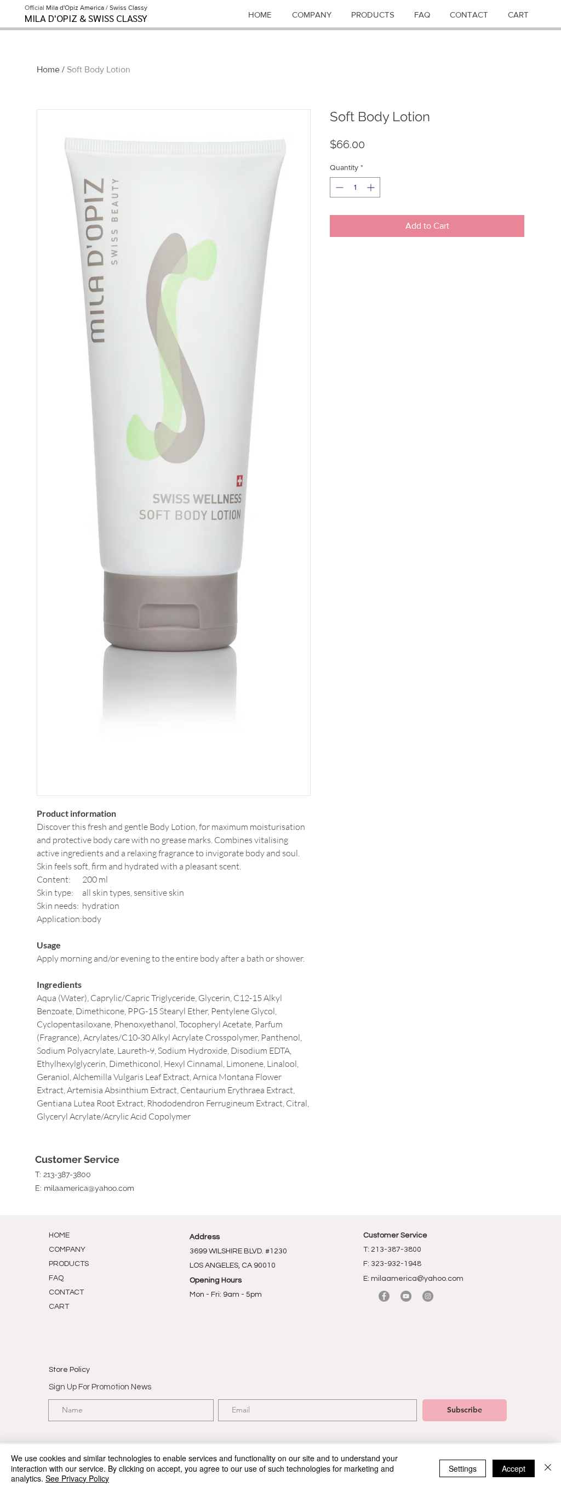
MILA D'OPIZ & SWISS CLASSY (86, 18)
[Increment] (372, 187)
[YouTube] (405, 1296)
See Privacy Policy (77, 1478)
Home (48, 69)
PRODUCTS (69, 1264)
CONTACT (66, 1292)
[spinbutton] (355, 187)
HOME (59, 1235)
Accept (513, 1468)
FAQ (56, 1278)
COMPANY (67, 1249)
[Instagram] (427, 1296)
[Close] (547, 1468)
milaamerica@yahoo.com (89, 1188)
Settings (463, 1468)
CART (59, 1306)
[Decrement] (338, 187)
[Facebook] (384, 1296)
